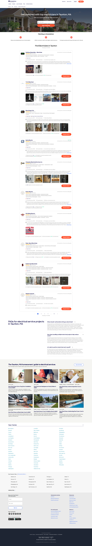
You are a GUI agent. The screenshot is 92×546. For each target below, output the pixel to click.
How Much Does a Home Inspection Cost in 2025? (70, 387)
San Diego (10, 443)
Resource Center (72, 500)
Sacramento (11, 441)
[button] (30, 69)
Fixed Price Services (54, 500)
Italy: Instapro (46, 534)
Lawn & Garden (19, 3)
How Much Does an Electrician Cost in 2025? (19, 412)
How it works (71, 511)
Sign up (15, 507)
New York (36, 451)
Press (70, 516)
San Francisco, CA (33, 487)
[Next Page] (57, 313)
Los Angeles (11, 438)
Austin (60, 441)
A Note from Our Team (73, 505)
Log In (75, 1)
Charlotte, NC (32, 476)
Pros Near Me (71, 503)
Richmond (61, 457)
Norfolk (60, 455)
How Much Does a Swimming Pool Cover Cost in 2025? (71, 412)
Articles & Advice (29, 3)
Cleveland (36, 464)
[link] (46, 54)
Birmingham (11, 428)
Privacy (40, 537)
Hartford (10, 451)
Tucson (9, 432)
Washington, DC (68, 487)
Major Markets (12, 425)
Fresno (9, 434)
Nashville (61, 440)
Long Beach (10, 436)
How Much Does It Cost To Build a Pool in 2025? (46, 411)
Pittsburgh (61, 434)
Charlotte (36, 455)
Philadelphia (61, 432)
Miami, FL (67, 479)
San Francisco (11, 445)
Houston (61, 449)
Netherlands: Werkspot (53, 534)
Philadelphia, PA (14, 484)
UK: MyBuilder (60, 534)
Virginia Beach (62, 459)
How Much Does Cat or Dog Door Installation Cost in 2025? (19, 387)
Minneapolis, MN (32, 481)
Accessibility (51, 537)
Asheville (36, 453)
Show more (69, 63)
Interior (10, 3)
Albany (35, 449)
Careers (70, 514)
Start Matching (46, 25)
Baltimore (36, 432)
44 (54, 313)
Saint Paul (36, 441)
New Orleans (36, 430)
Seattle (60, 461)
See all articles (79, 364)
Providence (61, 436)
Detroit (35, 436)
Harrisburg (61, 430)
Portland (61, 428)
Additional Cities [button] (11, 490)
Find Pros (52, 496)
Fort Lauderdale (11, 455)
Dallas (60, 443)
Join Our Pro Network (55, 512)
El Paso (60, 445)
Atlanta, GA (13, 476)
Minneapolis (36, 440)
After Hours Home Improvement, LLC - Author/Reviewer (19, 409)
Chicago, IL (49, 476)
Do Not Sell (47, 537)
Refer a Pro (71, 501)
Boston (35, 434)
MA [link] (12, 6)
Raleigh (35, 459)
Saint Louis (36, 445)
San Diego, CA (14, 487)
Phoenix (10, 430)
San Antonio (61, 451)
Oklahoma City (37, 468)
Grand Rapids (37, 438)
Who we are (71, 512)
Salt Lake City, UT (50, 484)
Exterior (13, 3)
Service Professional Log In (56, 511)
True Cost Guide (72, 498)
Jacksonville (11, 457)
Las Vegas (36, 447)
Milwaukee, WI (14, 481)
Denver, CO (13, 479)
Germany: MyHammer (39, 534)
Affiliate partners (72, 523)
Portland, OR (31, 484)
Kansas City (36, 443)
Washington (10, 453)
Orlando (10, 461)
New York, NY (67, 481)
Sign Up (81, 1)
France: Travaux (32, 534)
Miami (9, 459)
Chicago (10, 466)
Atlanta (9, 464)
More (24, 3)
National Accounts (54, 518)
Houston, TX (31, 479)
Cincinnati (36, 462)
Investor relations (72, 518)
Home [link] (9, 6)
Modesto (10, 440)
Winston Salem (37, 461)
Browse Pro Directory (55, 498)
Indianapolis (10, 468)
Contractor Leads (54, 516)
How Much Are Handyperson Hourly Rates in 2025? (45, 387)
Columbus (36, 466)
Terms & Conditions (52, 539)
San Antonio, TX (68, 484)
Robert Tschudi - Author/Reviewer (66, 384)
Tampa (9, 462)
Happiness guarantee (73, 521)
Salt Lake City (62, 453)
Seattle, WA (49, 487)
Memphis (61, 438)
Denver (10, 449)
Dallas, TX (67, 476)
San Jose (10, 447)
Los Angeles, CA (50, 479)
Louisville (36, 428)
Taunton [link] (15, 6)
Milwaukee (61, 464)
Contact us (71, 519)
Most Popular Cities (12, 474)
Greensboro (36, 457)
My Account (71, 496)
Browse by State (21, 474)
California (43, 537)
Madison (61, 462)
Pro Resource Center (55, 514)
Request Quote (66, 76)
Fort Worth (61, 447)
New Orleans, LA (50, 481)
